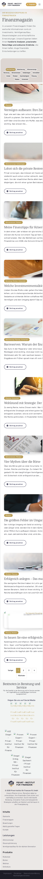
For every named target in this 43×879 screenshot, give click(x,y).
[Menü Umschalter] (39, 4)
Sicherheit (25, 79)
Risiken (17, 79)
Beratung (6, 73)
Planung (34, 76)
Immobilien (36, 73)
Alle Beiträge (11, 69)
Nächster (21, 675)
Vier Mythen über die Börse (22, 462)
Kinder (8, 76)
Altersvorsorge (31, 69)
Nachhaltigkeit (24, 76)
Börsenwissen (16, 73)
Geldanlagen (26, 73)
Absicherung (21, 69)
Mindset (15, 76)
